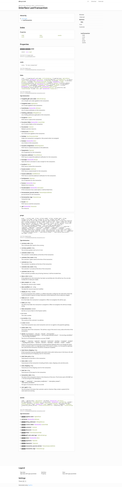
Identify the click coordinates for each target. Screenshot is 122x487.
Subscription (53, 86)
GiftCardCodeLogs (46, 78)
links (41, 35)
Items (61, 82)
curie (22, 37)
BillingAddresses (61, 79)
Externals (100, 1)
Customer (61, 80)
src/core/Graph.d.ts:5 (30, 56)
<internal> (82, 17)
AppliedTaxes (66, 78)
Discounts (24, 82)
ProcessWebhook (25, 84)
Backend (28, 5)
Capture (23, 80)
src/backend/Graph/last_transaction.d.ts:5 (35, 69)
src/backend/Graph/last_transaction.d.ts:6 (35, 93)
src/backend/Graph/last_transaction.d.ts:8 (35, 411)
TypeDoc (30, 485)
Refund (57, 84)
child (22, 35)
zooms (59, 35)
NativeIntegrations (40, 83)
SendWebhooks (41, 85)
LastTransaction (39, 5)
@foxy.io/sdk (22, 1)
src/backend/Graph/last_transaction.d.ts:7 (35, 237)
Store (30, 86)
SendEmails (24, 85)
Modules (81, 14)
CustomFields (47, 80)
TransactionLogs (25, 88)
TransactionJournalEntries (47, 87)
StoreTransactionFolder (40, 82)
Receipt (47, 84)
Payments (56, 83)
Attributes (40, 79)
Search (83, 1)
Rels (33, 5)
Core (22, 18)
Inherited (93, 1)
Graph (25, 18)
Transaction (53, 88)
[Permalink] (35, 49)
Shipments (56, 85)
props (41, 37)
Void (37, 88)
